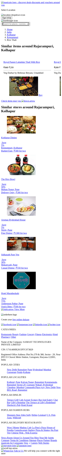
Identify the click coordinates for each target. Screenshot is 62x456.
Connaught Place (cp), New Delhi (40, 387)
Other (13, 337)
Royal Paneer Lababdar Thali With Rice (21, 62)
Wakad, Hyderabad (44, 385)
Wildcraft (17, 417)
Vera (26, 443)
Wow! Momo (13, 427)
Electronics (47, 334)
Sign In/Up (6, 18)
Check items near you (11, 101)
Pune (30, 369)
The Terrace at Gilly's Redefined (41, 402)
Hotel (55, 334)
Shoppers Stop (13, 415)
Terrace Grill (12, 400)
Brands (53, 440)
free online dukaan (20, 319)
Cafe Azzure (24, 400)
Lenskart (42, 415)
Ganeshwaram (20, 430)
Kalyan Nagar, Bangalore (32, 382)
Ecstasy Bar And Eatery (42, 400)
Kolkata (26, 372)
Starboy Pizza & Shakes (39, 430)
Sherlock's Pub (13, 405)
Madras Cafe (25, 427)
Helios (34, 415)
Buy (41, 95)
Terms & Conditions (19, 440)
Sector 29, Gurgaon (26, 385)
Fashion (23, 334)
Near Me (43, 437)
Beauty (15, 334)
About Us (17, 437)
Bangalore (22, 369)
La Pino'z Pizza (39, 427)
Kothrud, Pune (13, 382)
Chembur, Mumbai (15, 387)
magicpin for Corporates (12, 443)
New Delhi (12, 369)
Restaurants (6, 334)
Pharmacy (5, 337)
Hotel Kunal (26, 405)
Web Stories (43, 443)
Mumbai (47, 369)
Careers (34, 443)
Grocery (31, 334)
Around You (28, 437)
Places (40, 440)
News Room (7, 437)
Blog (36, 437)
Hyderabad (38, 369)
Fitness (38, 334)
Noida (19, 372)
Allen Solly (26, 415)
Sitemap (32, 440)
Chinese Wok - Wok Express (24, 433)
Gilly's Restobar (18, 402)
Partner (46, 440)
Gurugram (11, 372)
